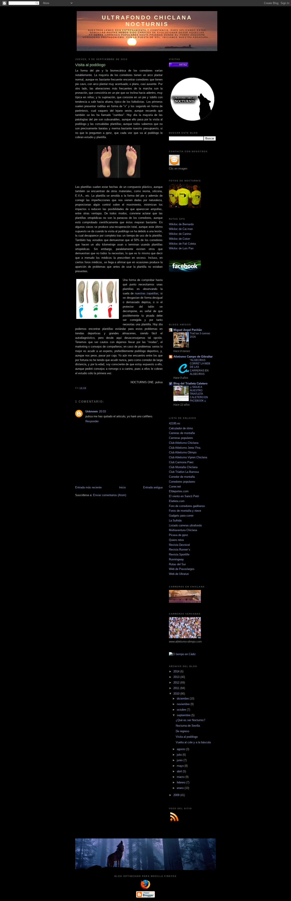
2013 (176, 677)
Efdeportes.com (179, 491)
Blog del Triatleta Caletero (190, 383)
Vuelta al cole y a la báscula (193, 742)
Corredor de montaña (182, 476)
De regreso (182, 731)
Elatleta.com (176, 501)
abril (180, 771)
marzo (181, 776)
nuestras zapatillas (146, 293)
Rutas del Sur (177, 564)
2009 (176, 795)
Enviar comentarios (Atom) (109, 495)
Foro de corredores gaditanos (187, 506)
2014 (176, 671)
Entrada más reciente (88, 487)
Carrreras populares (181, 438)
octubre (182, 709)
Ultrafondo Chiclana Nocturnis (147, 20)
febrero (181, 782)
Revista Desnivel (179, 544)
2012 (176, 682)
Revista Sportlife (179, 554)
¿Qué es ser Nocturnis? (190, 720)
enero (180, 788)
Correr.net (175, 486)
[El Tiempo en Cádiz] (182, 654)
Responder (92, 421)
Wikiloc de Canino (180, 233)
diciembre (183, 698)
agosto (181, 749)
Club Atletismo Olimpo (182, 452)
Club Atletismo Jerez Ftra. (185, 447)
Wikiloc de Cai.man (181, 229)
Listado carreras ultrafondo (185, 525)
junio (180, 760)
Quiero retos (176, 540)
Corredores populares (182, 481)
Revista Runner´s (179, 549)
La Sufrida (175, 520)
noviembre (183, 704)
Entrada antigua (153, 487)
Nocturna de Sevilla (188, 725)
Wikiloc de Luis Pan (181, 248)
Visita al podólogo (187, 736)
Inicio (122, 487)
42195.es (174, 423)
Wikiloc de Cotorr (179, 238)
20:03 (102, 411)
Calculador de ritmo (181, 428)
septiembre (184, 715)
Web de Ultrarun (179, 573)
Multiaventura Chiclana (183, 530)
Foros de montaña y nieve (185, 510)
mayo (180, 765)
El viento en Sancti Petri (184, 496)
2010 (176, 693)
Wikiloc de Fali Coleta (182, 243)
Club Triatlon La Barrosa (184, 471)
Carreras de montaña (182, 433)
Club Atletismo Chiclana (183, 442)
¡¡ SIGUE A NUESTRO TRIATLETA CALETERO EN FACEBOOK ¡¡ (199, 394)
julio (180, 754)
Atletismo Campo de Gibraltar (193, 356)
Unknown (91, 411)
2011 (176, 688)
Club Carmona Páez (181, 462)
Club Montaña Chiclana (183, 467)
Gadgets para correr (181, 515)
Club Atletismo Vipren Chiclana (188, 457)
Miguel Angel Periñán (187, 329)
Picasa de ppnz (178, 535)
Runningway (176, 559)
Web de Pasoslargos (181, 569)
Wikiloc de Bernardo (181, 224)
